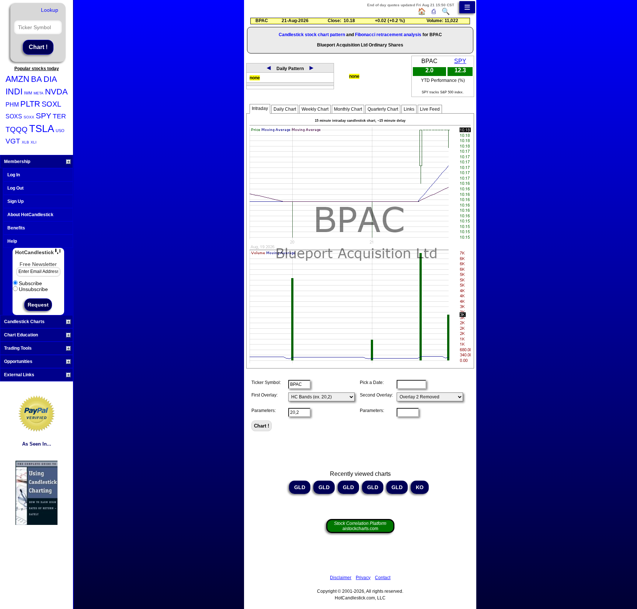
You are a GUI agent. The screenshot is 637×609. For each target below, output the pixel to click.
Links (409, 109)
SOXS (14, 116)
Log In (13, 174)
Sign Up (15, 201)
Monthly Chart (348, 109)
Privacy (363, 577)
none (255, 77)
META (38, 93)
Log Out (15, 188)
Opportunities (18, 361)
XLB (25, 142)
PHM (12, 104)
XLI (33, 142)
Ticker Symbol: (266, 382)
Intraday (260, 108)
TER (59, 116)
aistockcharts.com (360, 526)
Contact (382, 577)
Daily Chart (285, 109)
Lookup (49, 10)
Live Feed (430, 109)
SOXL (51, 104)
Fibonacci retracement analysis (388, 34)
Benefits (16, 228)
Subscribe (30, 283)
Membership (17, 161)
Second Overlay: (376, 395)
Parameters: (263, 410)
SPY (43, 115)
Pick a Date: (372, 382)
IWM (28, 93)
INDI (14, 91)
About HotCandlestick (30, 214)
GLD (300, 487)
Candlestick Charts (24, 321)
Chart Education (21, 335)
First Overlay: (264, 395)
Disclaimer (340, 577)
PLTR (30, 103)
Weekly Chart (315, 109)
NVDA (56, 91)
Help (12, 241)
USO (60, 130)
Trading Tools (18, 348)
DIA (50, 79)
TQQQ (17, 129)
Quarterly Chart (383, 109)
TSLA (41, 128)
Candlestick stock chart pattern (312, 34)
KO (419, 487)
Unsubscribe (33, 289)
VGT (13, 141)
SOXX (29, 117)
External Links (19, 374)
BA (36, 79)
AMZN (17, 79)
